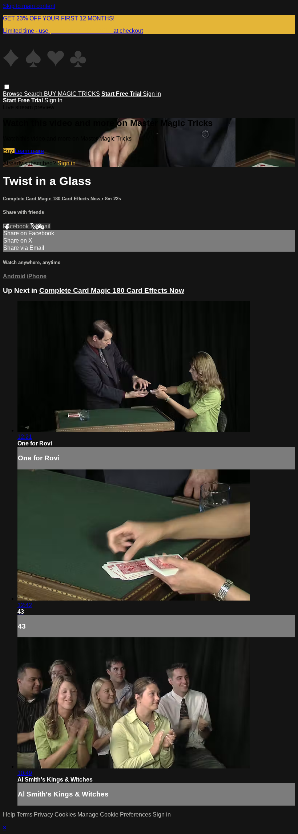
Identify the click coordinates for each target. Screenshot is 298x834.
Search (34, 94)
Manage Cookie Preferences (115, 814)
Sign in (152, 94)
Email (43, 226)
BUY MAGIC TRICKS (72, 94)
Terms (25, 814)
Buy (9, 151)
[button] (6, 86)
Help (10, 814)
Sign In (53, 100)
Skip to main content (29, 6)
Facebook (16, 226)
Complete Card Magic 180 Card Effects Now (52, 198)
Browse (13, 94)
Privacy (44, 814)
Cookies (66, 814)
